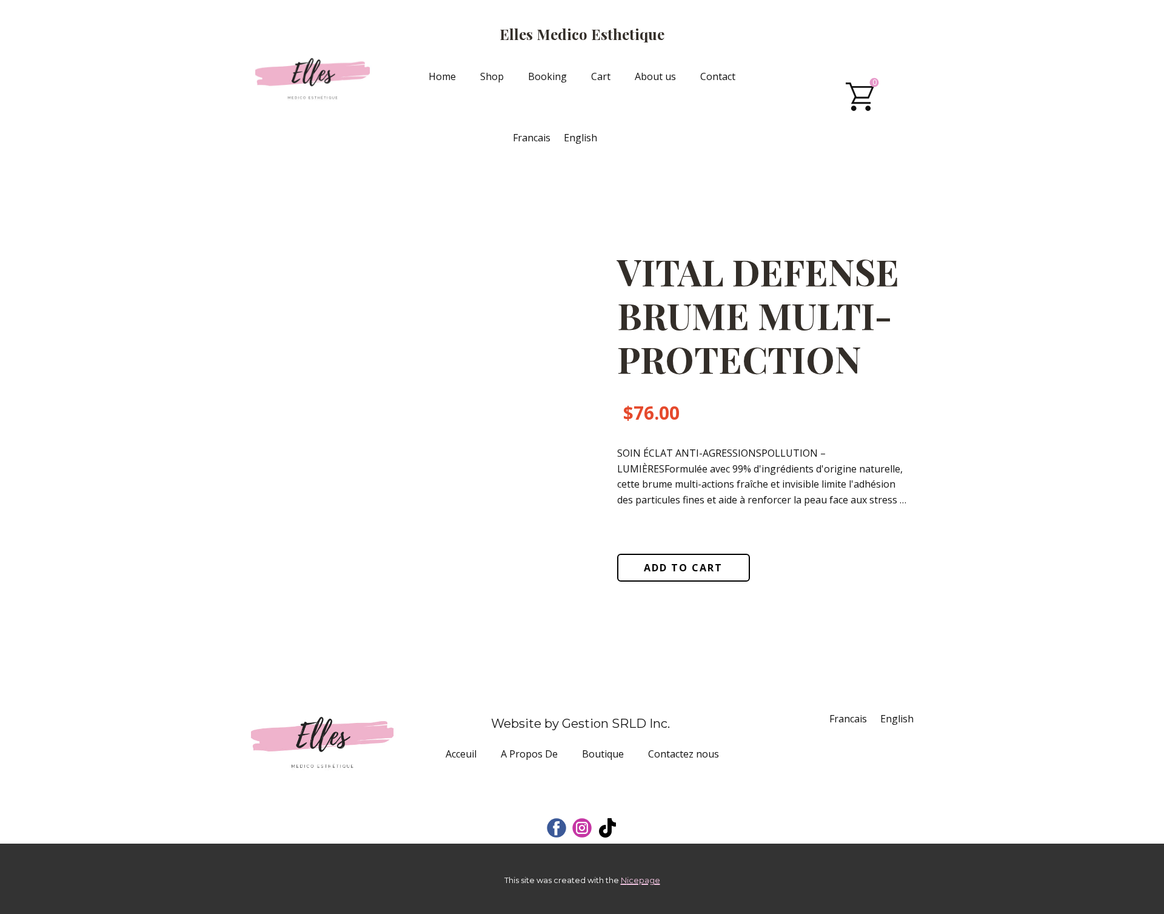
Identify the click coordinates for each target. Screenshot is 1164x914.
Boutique (603, 754)
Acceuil (461, 754)
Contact (717, 76)
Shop (492, 76)
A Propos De (529, 754)
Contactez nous (683, 754)
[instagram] (582, 828)
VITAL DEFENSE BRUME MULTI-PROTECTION (758, 315)
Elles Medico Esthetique (582, 34)
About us (655, 76)
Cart (600, 76)
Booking (547, 76)
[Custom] (607, 828)
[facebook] (556, 828)
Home (442, 76)
